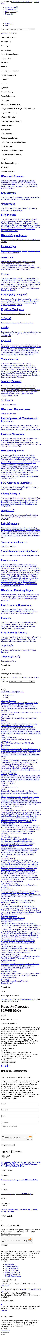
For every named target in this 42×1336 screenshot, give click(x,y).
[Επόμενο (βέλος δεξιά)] (4, 1334)
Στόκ (7, 25)
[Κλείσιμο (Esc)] (2, 1332)
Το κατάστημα (10, 10)
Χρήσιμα (8, 14)
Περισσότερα (5, 1330)
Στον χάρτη (5, 1285)
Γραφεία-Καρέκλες (26, 999)
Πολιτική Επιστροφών (12, 1274)
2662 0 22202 (5, 1291)
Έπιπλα (16, 999)
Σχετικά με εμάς (10, 7)
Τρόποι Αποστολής (11, 1270)
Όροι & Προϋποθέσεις (13, 1276)
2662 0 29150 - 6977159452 (22, 2)
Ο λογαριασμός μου (12, 1266)
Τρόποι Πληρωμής (11, 1268)
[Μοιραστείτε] (4, 1332)
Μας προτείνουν (10, 12)
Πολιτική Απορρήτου (12, 1272)
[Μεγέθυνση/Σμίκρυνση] (8, 1332)
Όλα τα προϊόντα (6, 999)
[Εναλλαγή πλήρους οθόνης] (6, 1332)
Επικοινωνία (9, 1264)
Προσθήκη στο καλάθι (8, 1062)
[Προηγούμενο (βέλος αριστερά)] (2, 1334)
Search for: (4, 29)
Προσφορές (9, 23)
